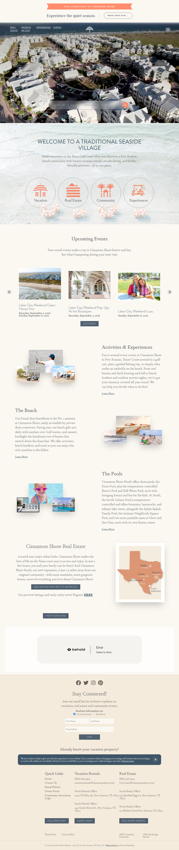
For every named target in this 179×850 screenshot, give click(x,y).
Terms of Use (50, 834)
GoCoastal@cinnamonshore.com (136, 782)
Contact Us (51, 782)
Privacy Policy (68, 834)
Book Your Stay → (118, 15)
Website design (111, 845)
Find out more (127, 760)
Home (48, 778)
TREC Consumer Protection (126, 835)
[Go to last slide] (9, 292)
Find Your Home (56, 615)
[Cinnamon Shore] (89, 29)
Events (57, 27)
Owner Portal (52, 791)
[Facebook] (78, 683)
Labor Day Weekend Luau (135, 311)
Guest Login (84, 820)
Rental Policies (52, 786)
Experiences (43, 27)
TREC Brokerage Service (150, 835)
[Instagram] (93, 683)
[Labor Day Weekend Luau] (139, 287)
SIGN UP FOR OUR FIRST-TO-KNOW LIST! (56, 586)
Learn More (108, 393)
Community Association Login (58, 796)
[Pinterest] (100, 683)
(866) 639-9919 (82, 778)
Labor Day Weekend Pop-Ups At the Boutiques (89, 309)
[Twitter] (86, 683)
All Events (89, 323)
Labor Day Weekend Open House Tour (37, 306)
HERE (88, 594)
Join (89, 737)
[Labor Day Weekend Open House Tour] (40, 283)
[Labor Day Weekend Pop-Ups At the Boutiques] (90, 285)
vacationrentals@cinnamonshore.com (95, 782)
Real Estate (14, 29)
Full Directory (57, 820)
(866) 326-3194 (127, 778)
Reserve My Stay (26, 29)
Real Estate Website (133, 820)
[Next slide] (170, 292)
